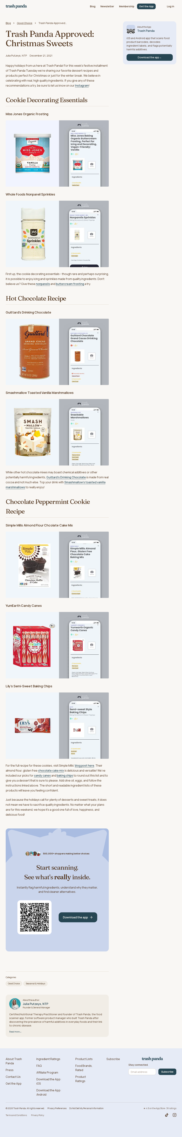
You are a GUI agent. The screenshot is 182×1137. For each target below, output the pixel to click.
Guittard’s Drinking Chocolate (66, 477)
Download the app (75, 917)
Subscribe (113, 1059)
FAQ (39, 1066)
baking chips (65, 775)
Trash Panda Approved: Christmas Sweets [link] (52, 23)
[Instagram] (174, 1115)
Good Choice (24, 23)
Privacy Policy (37, 1115)
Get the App (146, 6)
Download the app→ (150, 57)
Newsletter (107, 6)
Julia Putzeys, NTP (16, 55)
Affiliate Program (47, 1072)
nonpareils (43, 284)
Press (10, 1070)
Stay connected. (138, 1065)
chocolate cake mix (51, 770)
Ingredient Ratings (48, 1059)
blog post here (84, 765)
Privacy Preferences (56, 1108)
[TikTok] (166, 1115)
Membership (126, 6)
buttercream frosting (70, 284)
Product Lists (84, 1059)
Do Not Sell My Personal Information (86, 1108)
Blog (92, 6)
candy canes (42, 775)
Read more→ (15, 1031)
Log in (170, 6)
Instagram (82, 85)
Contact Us (13, 1077)
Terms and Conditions (16, 1115)
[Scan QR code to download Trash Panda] (34, 917)
